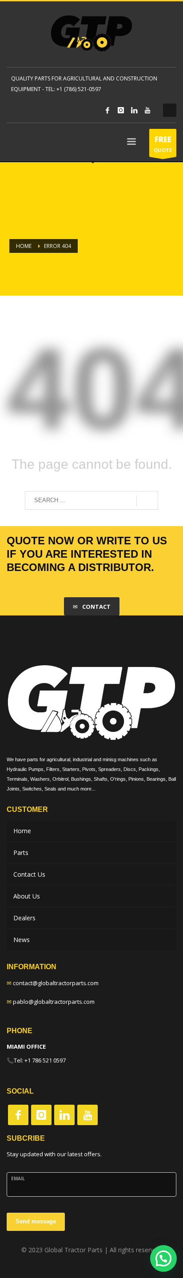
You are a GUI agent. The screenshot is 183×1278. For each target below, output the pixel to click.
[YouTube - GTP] (87, 1115)
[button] (163, 1258)
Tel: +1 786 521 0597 (40, 1060)
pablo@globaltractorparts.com (54, 1002)
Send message (36, 1221)
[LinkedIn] (134, 110)
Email (18, 1178)
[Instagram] (120, 110)
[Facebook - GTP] (18, 1115)
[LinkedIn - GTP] (64, 1115)
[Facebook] (107, 110)
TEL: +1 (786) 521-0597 (73, 89)
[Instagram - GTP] (41, 1115)
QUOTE (163, 143)
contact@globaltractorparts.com (56, 983)
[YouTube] (147, 110)
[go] (147, 500)
